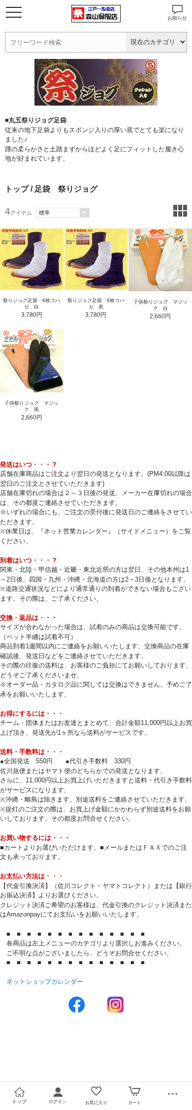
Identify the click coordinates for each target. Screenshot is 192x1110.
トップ (17, 189)
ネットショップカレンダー (44, 981)
